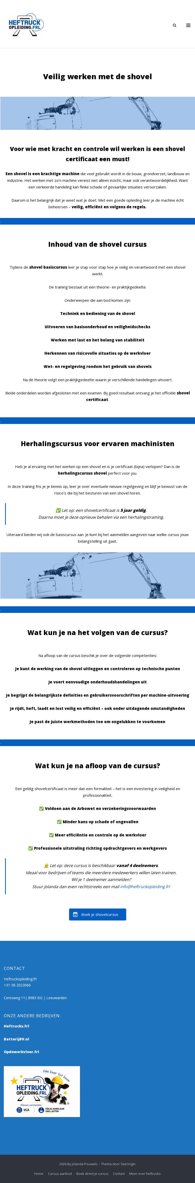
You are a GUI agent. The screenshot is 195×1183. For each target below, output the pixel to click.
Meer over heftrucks (145, 1173)
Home (38, 1173)
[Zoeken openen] (174, 25)
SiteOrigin (128, 1164)
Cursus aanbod (60, 1173)
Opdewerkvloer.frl (21, 1051)
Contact (119, 1173)
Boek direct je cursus (92, 1173)
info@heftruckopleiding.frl (145, 886)
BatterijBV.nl (16, 1039)
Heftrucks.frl (16, 1026)
